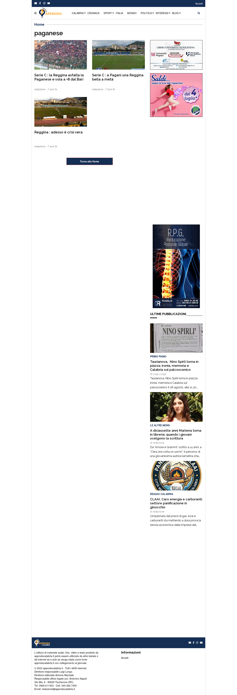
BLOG (175, 13)
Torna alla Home (89, 161)
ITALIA (119, 13)
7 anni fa (52, 89)
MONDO (132, 13)
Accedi (199, 3)
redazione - (41, 89)
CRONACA (93, 13)
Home (39, 24)
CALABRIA (78, 13)
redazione (158, 442)
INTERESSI (162, 13)
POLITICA (146, 13)
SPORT (108, 13)
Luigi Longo (159, 374)
